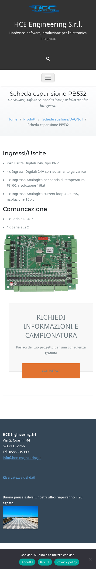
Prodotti (29, 119)
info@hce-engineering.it (22, 458)
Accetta (27, 562)
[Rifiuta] (90, 559)
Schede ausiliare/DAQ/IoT (62, 119)
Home (12, 119)
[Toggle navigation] (48, 77)
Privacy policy (67, 562)
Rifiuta (45, 562)
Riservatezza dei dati (19, 477)
